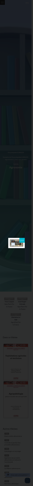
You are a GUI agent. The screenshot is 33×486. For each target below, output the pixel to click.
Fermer (22, 240)
